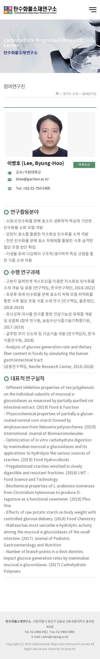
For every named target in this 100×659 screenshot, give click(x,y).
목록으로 (84, 165)
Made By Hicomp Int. (62, 649)
